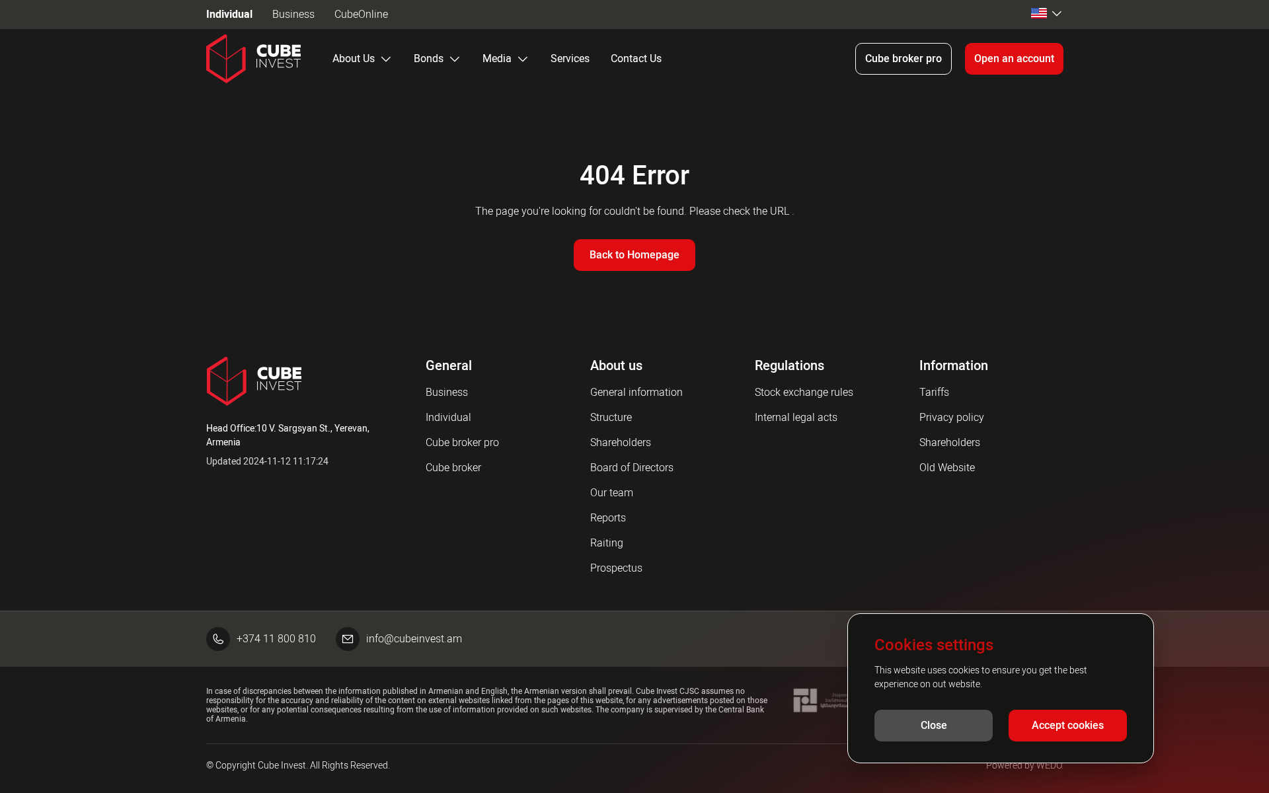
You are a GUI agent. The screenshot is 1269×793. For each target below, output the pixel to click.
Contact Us (636, 58)
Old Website (947, 467)
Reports (608, 517)
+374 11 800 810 (276, 638)
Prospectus (616, 568)
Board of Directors (631, 467)
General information (636, 392)
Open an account (1014, 58)
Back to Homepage (634, 254)
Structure (611, 417)
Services (570, 58)
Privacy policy (951, 417)
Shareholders (620, 442)
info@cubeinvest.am (414, 638)
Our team (611, 492)
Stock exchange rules (804, 392)
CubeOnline (361, 14)
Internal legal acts (796, 417)
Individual (229, 14)
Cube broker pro (903, 58)
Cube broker (453, 467)
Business (293, 14)
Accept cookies (1068, 725)
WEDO (1048, 765)
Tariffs (934, 392)
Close (934, 725)
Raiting (606, 543)
